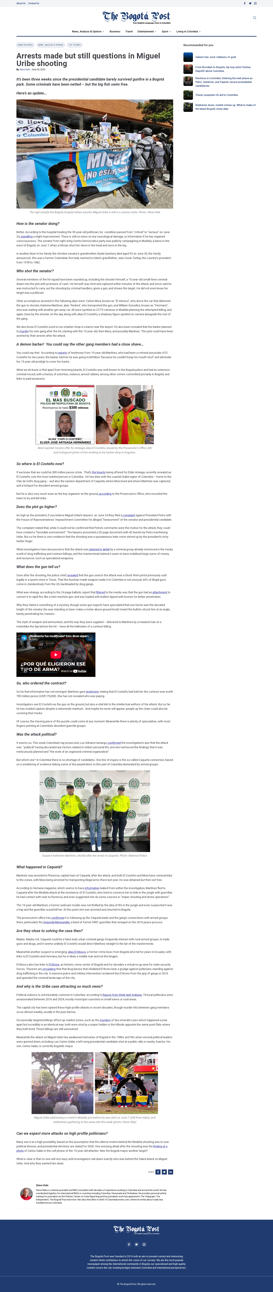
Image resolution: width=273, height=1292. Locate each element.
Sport (165, 31)
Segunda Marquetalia (56, 922)
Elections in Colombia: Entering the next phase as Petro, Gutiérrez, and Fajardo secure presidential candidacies (224, 82)
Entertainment (146, 31)
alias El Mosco (76, 952)
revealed (72, 575)
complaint (128, 515)
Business (115, 31)
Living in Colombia (187, 31)
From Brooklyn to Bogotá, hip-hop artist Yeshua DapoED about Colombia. (223, 69)
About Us (21, 3)
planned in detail (99, 549)
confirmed (114, 742)
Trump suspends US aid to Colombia (216, 94)
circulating (49, 969)
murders (105, 1020)
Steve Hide (25, 69)
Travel (129, 31)
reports (62, 352)
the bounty (98, 472)
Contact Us (33, 3)
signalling (26, 236)
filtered (100, 592)
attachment (159, 592)
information (91, 888)
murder (24, 331)
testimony (92, 691)
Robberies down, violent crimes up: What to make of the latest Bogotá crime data (225, 107)
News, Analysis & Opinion (86, 31)
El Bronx (54, 964)
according (105, 493)
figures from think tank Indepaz (122, 995)
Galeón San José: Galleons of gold (215, 57)
